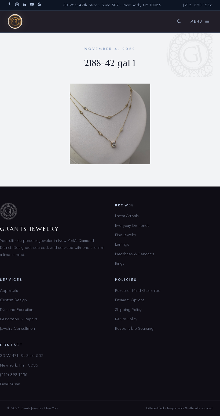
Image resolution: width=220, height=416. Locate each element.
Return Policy (126, 319)
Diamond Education (16, 309)
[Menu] (200, 21)
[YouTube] (32, 5)
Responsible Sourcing (134, 328)
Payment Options (130, 300)
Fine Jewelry (125, 235)
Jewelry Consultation (17, 328)
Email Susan (10, 384)
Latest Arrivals (127, 216)
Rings (119, 263)
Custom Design (13, 300)
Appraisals (9, 290)
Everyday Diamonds (132, 225)
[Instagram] (17, 5)
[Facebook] (9, 5)
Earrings (122, 244)
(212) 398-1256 (197, 5)
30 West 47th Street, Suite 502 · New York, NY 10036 (112, 5)
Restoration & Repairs (19, 319)
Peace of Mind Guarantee (137, 290)
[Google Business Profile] (39, 5)
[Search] (179, 21)
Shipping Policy (128, 309)
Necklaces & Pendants (134, 254)
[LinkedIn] (24, 5)
